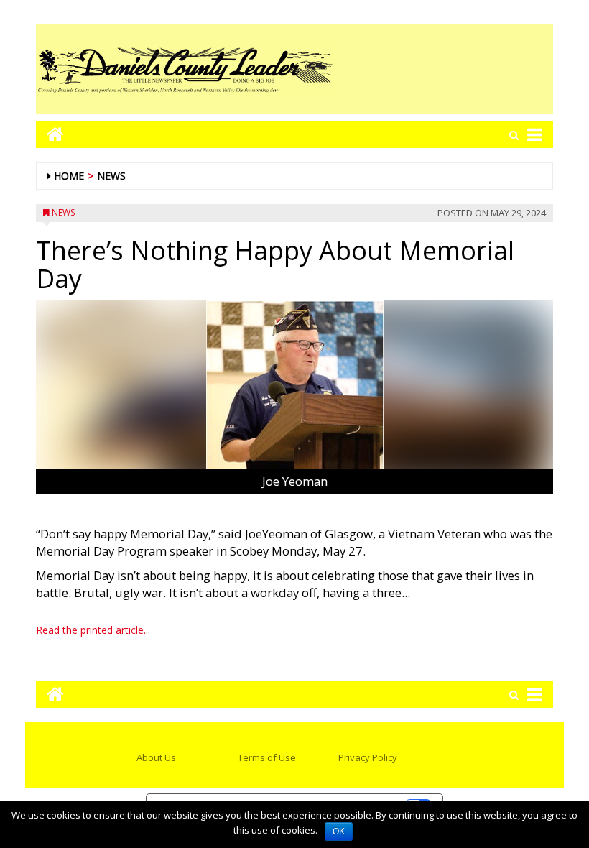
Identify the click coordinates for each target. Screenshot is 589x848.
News (111, 176)
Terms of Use (267, 757)
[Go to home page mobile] (50, 134)
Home (69, 176)
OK (339, 831)
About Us (156, 757)
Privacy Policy (367, 757)
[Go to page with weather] (445, 69)
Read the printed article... (93, 630)
